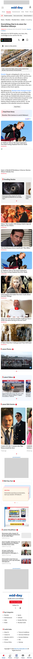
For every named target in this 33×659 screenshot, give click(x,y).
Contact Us (7, 634)
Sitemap (21, 642)
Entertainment (8, 617)
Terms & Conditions (24, 632)
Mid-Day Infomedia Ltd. (20, 648)
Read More (17, 106)
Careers (6, 639)
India (5, 620)
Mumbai (3, 74)
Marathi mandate (8, 15)
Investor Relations (23, 637)
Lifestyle (20, 617)
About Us (6, 632)
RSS (20, 639)
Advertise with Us (9, 637)
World (5, 622)
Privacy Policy (8, 642)
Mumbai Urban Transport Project (21, 90)
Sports (19, 615)
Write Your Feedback (16, 602)
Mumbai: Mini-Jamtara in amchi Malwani (15, 115)
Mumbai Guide (22, 622)
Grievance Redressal (24, 634)
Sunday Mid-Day (22, 620)
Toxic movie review (17, 15)
